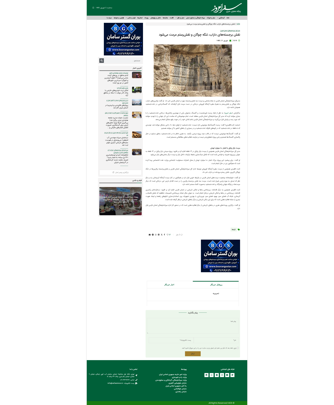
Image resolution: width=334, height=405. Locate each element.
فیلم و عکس (131, 18)
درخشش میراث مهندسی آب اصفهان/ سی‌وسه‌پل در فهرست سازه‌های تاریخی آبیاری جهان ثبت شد (116, 139)
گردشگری (222, 18)
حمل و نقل (180, 18)
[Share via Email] (150, 234)
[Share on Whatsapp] (156, 234)
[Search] (101, 60)
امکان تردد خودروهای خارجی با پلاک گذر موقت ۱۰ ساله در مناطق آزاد (116, 92)
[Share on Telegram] (153, 234)
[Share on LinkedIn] (158, 234)
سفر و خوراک (211, 18)
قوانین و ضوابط (119, 18)
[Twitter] (232, 375)
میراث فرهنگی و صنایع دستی (195, 18)
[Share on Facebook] (164, 234)
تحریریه (216, 293)
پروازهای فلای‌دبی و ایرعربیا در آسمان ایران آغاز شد (116, 104)
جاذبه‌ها (165, 18)
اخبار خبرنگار (169, 285)
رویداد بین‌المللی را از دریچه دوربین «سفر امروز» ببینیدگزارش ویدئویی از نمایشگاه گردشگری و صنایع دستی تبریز (120, 199)
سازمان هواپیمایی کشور (178, 383)
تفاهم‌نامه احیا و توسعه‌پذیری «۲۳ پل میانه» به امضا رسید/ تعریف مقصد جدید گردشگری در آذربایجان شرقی (116, 156)
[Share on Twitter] (162, 234)
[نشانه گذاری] (93, 7)
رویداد (146, 18)
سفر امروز (228, 113)
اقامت (172, 18)
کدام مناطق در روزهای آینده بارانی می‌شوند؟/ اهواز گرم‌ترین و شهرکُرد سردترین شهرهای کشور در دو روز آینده (116, 78)
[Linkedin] (206, 375)
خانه (227, 18)
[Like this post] (168, 234)
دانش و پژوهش (155, 18)
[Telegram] (217, 375)
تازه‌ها (234, 229)
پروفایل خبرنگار (216, 285)
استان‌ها (139, 18)
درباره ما (109, 18)
